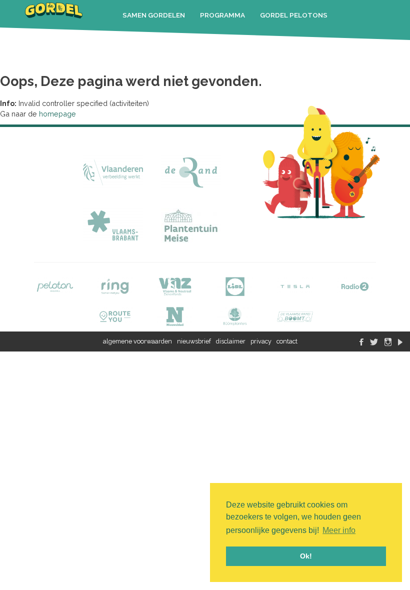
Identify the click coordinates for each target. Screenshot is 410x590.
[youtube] (400, 334)
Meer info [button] (339, 530)
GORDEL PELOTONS (294, 15)
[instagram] (388, 334)
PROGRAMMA (222, 15)
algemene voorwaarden (137, 341)
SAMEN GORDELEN (153, 15)
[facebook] (362, 334)
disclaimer (231, 341)
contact (287, 341)
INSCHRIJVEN (199, 41)
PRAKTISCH (142, 41)
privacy (261, 341)
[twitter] (374, 334)
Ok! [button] (306, 556)
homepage (57, 114)
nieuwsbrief (194, 341)
